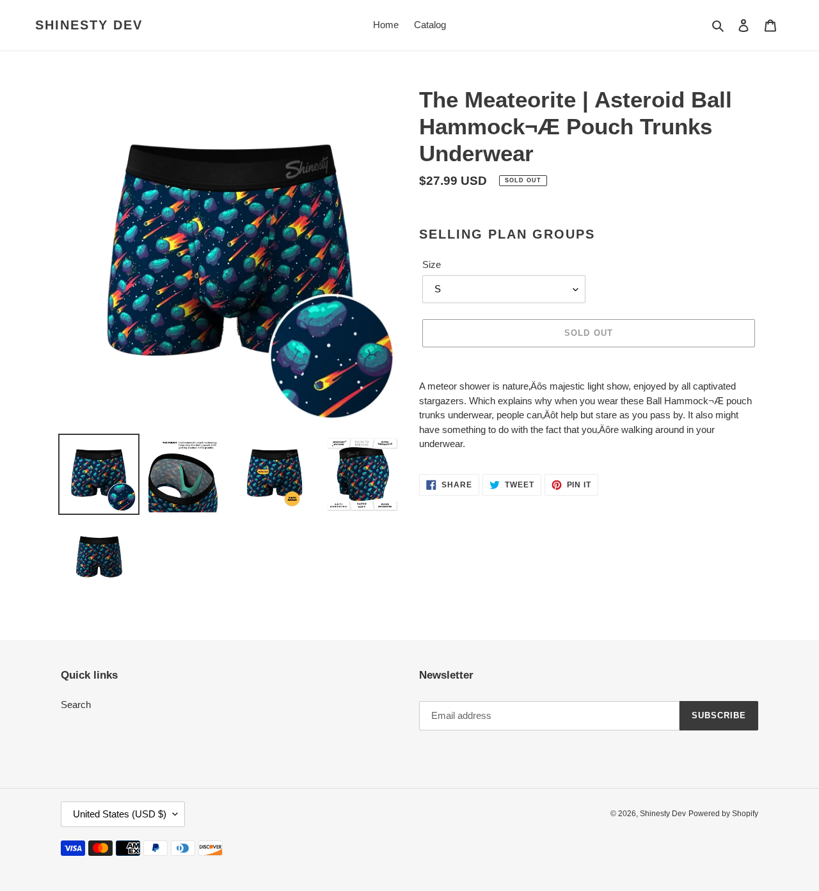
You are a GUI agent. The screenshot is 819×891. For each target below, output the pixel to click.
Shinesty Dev (89, 25)
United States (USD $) (119, 813)
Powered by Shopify (723, 813)
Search (76, 704)
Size (431, 264)
